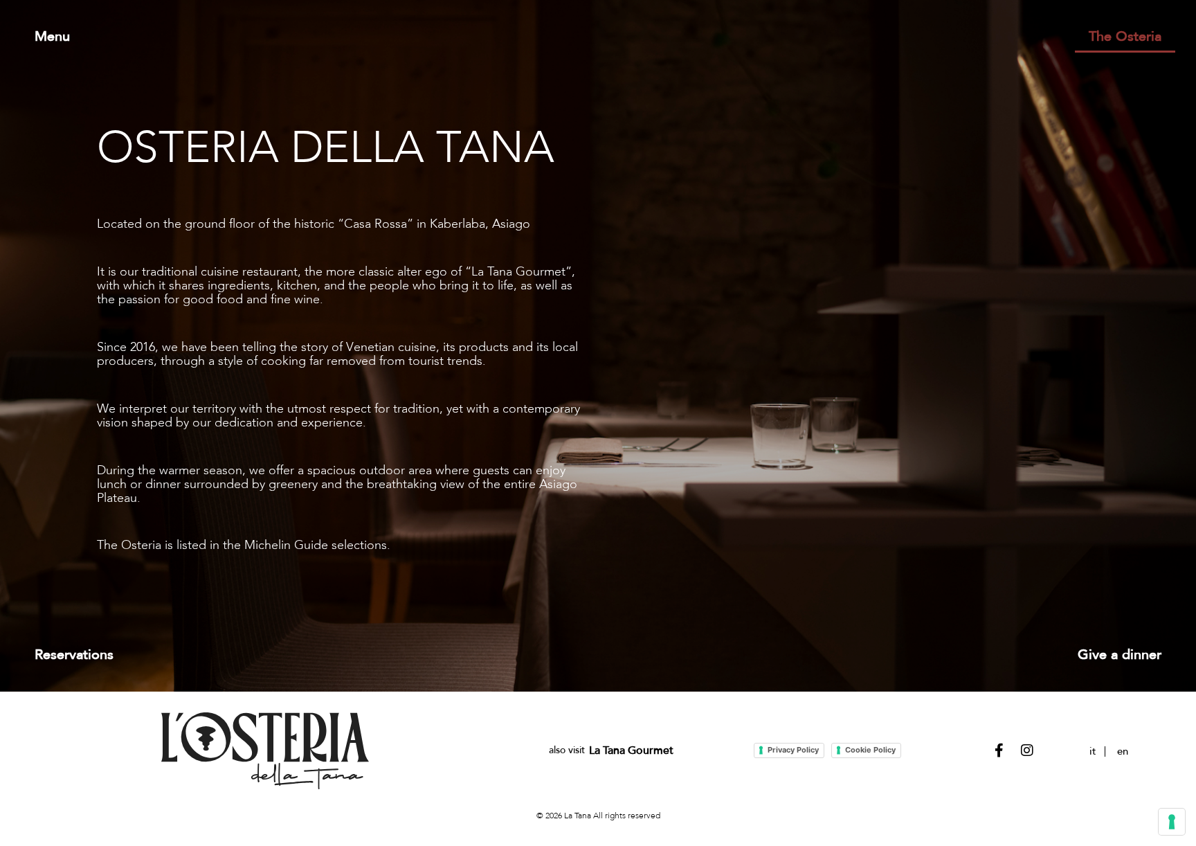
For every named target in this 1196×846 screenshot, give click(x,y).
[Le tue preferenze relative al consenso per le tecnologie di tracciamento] (1172, 822)
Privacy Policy (793, 750)
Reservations (74, 655)
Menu (52, 36)
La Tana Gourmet (631, 750)
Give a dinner (1119, 655)
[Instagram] (1027, 750)
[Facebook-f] (999, 750)
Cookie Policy (870, 750)
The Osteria (1125, 36)
